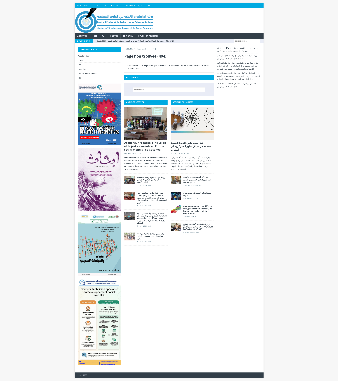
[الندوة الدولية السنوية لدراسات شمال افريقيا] (176, 196)
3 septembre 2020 (191, 185)
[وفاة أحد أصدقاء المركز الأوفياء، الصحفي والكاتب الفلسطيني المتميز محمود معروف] (176, 180)
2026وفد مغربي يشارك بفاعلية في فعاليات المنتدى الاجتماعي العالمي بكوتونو (150, 236)
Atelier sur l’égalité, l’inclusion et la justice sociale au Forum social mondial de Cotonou (145, 146)
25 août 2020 (189, 216)
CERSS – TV (99, 36)
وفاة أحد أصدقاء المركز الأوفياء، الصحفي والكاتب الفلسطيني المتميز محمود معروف (197, 179)
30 (188, 153)
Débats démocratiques (134, 6)
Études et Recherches (149, 36)
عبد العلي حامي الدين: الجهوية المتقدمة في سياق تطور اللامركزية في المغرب (192, 146)
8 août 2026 (130, 153)
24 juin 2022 (189, 198)
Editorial (128, 36)
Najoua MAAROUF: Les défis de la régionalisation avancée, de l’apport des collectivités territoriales (197, 210)
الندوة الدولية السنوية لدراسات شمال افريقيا (197, 194)
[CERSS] (114, 31)
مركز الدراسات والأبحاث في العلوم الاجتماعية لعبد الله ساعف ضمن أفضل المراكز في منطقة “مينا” (198, 226)
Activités (82, 36)
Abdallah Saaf (82, 6)
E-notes (114, 36)
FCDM (96, 6)
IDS (149, 6)
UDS (104, 6)
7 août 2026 (143, 206)
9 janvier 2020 (190, 232)
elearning (115, 6)
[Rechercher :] (247, 41)
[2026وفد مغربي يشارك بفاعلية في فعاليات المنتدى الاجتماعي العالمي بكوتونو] (129, 236)
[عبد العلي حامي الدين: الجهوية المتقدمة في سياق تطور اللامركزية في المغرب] (192, 123)
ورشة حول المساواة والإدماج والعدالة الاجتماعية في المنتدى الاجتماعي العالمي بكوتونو (151, 179)
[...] (140, 169)
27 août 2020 (178, 153)
